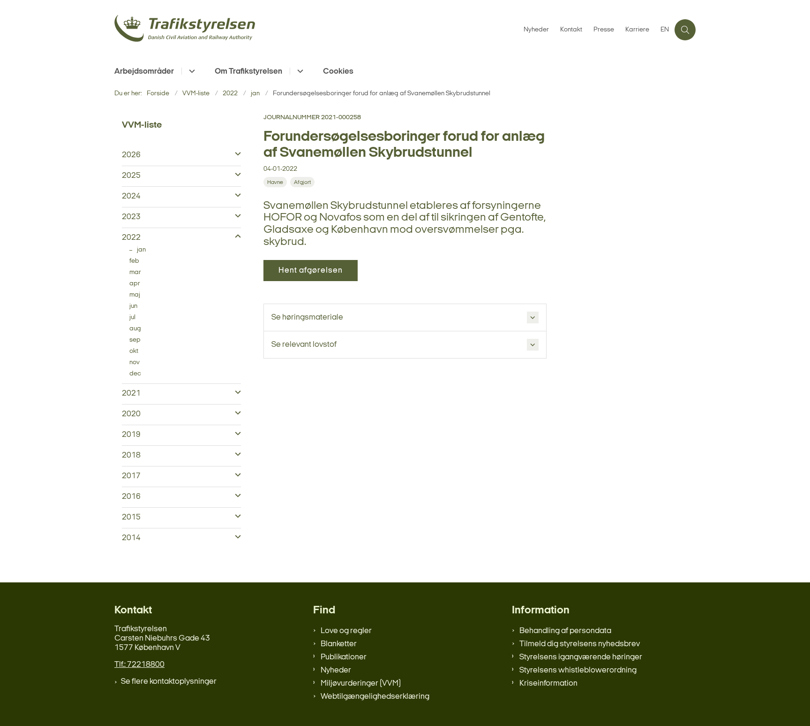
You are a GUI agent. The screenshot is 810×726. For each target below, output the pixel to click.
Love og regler (346, 631)
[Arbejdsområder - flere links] (190, 71)
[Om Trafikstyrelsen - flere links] (299, 71)
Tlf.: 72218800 (139, 665)
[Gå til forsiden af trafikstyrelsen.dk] (316, 30)
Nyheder (336, 670)
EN (664, 30)
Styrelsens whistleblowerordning (578, 670)
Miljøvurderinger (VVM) (361, 684)
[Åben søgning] (685, 29)
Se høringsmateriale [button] (307, 317)
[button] (235, 154)
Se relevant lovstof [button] (304, 345)
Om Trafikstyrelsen (248, 72)
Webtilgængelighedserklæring (375, 697)
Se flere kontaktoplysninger (169, 682)
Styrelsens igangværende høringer (580, 657)
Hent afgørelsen (310, 271)
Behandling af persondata (565, 631)
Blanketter (339, 644)
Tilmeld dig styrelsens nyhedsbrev (579, 644)
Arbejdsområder (144, 72)
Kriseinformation (548, 684)
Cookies (338, 72)
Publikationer (344, 657)
